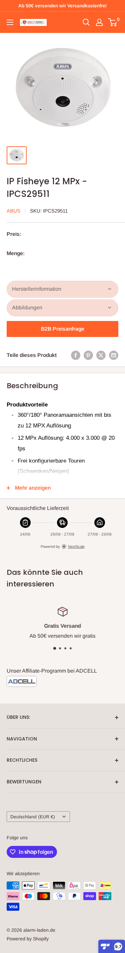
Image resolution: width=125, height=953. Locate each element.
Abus (13, 211)
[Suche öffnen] (86, 22)
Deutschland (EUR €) (32, 816)
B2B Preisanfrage (62, 329)
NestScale (76, 547)
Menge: (16, 253)
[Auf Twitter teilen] (101, 355)
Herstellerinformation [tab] (36, 289)
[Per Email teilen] (113, 355)
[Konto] (99, 22)
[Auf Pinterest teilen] (88, 355)
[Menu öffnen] (10, 22)
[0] (113, 22)
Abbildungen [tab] (27, 307)
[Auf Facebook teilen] (75, 355)
